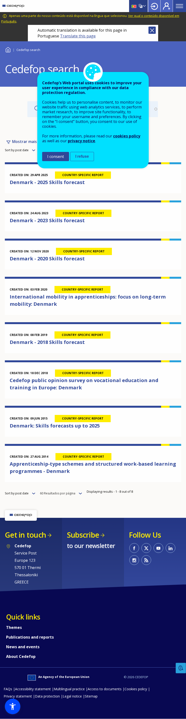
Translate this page (78, 36)
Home (8, 49)
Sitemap (91, 696)
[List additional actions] (144, 6)
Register (167, 6)
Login (154, 6)
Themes (14, 627)
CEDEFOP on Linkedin (170, 548)
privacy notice (81, 140)
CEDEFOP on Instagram (134, 560)
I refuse (82, 156)
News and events (22, 646)
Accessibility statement (33, 689)
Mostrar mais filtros (30, 141)
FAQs (8, 689)
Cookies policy (135, 689)
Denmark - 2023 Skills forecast (47, 220)
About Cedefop (21, 656)
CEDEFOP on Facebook (134, 548)
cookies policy (126, 136)
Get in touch (25, 535)
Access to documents (105, 689)
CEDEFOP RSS (146, 560)
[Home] (13, 6)
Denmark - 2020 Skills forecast (47, 258)
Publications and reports (30, 637)
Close (152, 30)
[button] (12, 706)
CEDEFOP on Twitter (146, 548)
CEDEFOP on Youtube (158, 548)
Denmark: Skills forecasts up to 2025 (55, 425)
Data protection (47, 696)
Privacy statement (18, 696)
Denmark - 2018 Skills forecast (47, 342)
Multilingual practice (69, 689)
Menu (179, 6)
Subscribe (83, 535)
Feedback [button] (181, 668)
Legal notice (72, 696)
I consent (55, 156)
